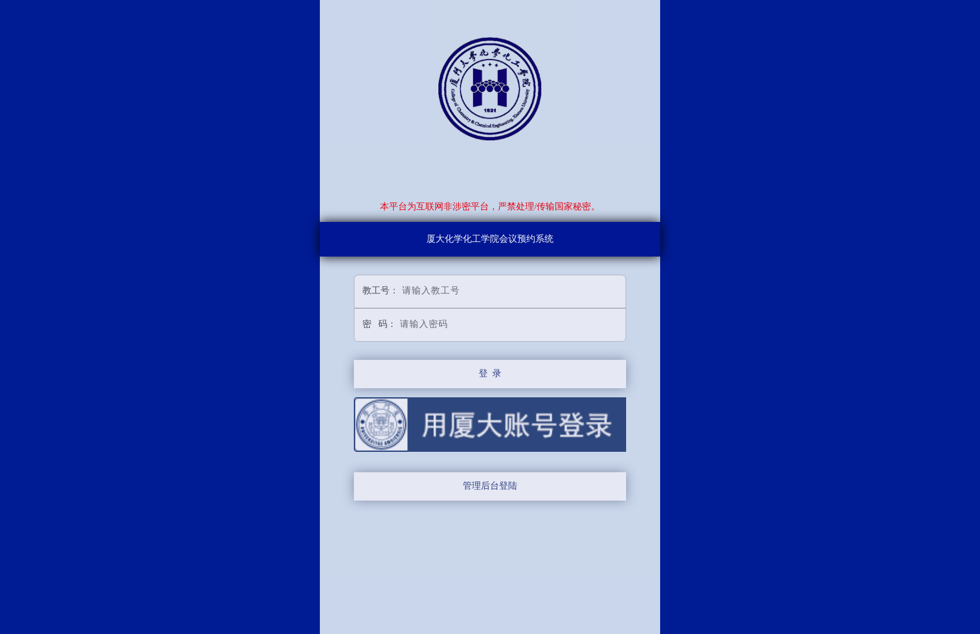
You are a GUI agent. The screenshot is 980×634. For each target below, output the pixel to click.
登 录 (490, 373)
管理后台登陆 (490, 485)
